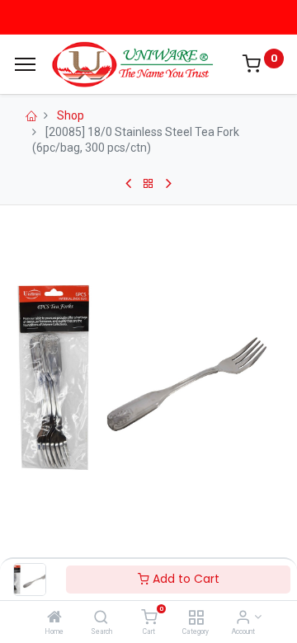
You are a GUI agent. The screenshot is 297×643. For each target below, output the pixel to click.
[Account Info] (243, 618)
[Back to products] (148, 184)
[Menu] (25, 64)
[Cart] (149, 618)
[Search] (101, 618)
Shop (70, 115)
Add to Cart (184, 578)
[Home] (54, 618)
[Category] (196, 618)
